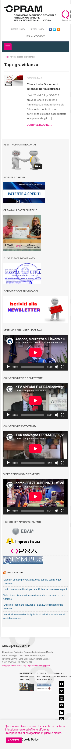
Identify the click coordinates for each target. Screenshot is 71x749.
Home (6, 57)
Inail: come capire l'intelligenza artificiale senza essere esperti (35, 589)
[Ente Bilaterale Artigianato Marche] (23, 531)
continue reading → (39, 125)
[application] (35, 353)
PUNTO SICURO (15, 572)
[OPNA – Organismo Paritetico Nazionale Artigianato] (23, 550)
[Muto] (57, 367)
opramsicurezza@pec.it (39, 665)
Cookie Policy (18, 29)
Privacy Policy (37, 29)
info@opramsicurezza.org (14, 665)
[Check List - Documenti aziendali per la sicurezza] (13, 81)
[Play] (8, 367)
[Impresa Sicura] (23, 541)
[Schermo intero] (63, 367)
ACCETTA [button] (13, 740)
